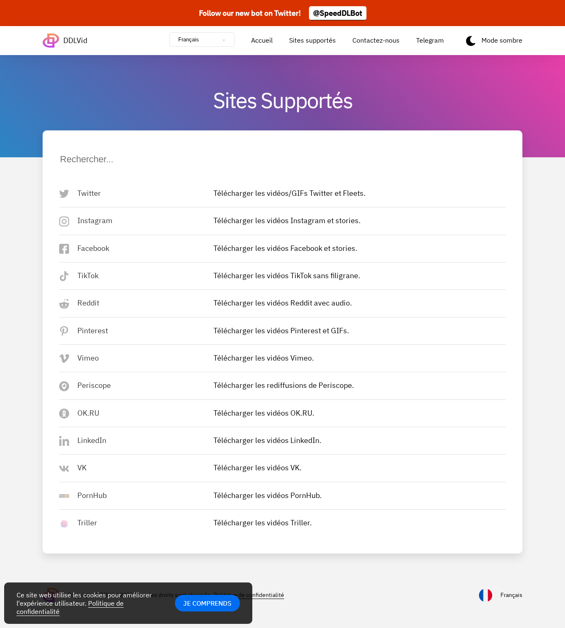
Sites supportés (312, 40)
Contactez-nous (376, 40)
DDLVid (75, 40)
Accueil (262, 40)
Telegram (430, 40)
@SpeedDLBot (337, 13)
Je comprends (207, 603)
